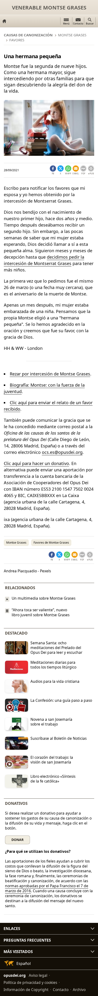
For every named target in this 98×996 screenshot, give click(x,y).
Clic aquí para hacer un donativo (36, 463)
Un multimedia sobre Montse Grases (43, 598)
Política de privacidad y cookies (30, 982)
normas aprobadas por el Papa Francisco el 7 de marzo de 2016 (46, 888)
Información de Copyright (26, 989)
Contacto (61, 989)
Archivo (79, 989)
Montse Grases (16, 543)
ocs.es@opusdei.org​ (62, 452)
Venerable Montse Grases (49, 7)
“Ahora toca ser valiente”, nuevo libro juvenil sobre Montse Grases (40, 612)
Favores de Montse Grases (51, 543)
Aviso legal (38, 975)
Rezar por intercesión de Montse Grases (50, 374)
